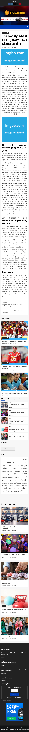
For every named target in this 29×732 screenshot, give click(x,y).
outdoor (17, 483)
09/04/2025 (14, 638)
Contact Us (6, 728)
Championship (6, 32)
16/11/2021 (13, 395)
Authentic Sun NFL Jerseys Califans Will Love (14, 341)
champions (6, 465)
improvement (8, 477)
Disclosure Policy (15, 728)
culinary (5, 468)
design (14, 468)
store (10, 488)
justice (3, 480)
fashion (17, 471)
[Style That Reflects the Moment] (4, 436)
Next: (13, 310)
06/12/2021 (13, 343)
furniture (4, 474)
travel (4, 491)
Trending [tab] (18, 399)
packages (24, 483)
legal (15, 480)
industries (17, 477)
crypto (24, 465)
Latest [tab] (4, 399)
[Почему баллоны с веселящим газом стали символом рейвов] (4, 428)
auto (25, 460)
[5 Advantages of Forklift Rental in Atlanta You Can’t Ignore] (4, 405)
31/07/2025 (14, 612)
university (10, 491)
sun (14, 488)
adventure (5, 460)
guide (16, 474)
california (19, 463)
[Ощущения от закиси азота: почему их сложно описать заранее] (4, 413)
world (20, 491)
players (17, 485)
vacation (16, 491)
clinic (13, 465)
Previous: (12, 304)
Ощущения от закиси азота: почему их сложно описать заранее (16, 413)
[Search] (27, 26)
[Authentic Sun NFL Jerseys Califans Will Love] (14, 330)
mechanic (4, 483)
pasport (11, 485)
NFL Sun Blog (18, 697)
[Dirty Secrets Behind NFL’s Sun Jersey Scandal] (14, 382)
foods (25, 471)
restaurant (24, 485)
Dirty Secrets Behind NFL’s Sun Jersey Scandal (14, 393)
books (3, 463)
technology (22, 488)
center (25, 463)
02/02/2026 (14, 557)
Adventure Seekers (13, 460)
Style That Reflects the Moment (16, 437)
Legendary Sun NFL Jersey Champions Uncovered (14, 367)
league (10, 480)
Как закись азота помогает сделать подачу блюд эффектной (16, 421)
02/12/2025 (14, 585)
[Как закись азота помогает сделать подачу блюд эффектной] (4, 420)
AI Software (19, 460)
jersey (24, 476)
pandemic (4, 485)
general (10, 474)
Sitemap (23, 728)
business (11, 462)
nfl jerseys (10, 483)
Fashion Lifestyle (12, 435)
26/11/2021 (13, 370)
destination (24, 468)
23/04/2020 (14, 47)
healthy (23, 474)
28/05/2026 (14, 530)
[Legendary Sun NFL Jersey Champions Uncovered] (14, 355)
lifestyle (23, 480)
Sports (10, 410)
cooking (18, 465)
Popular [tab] (10, 399)
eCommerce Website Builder (7, 471)
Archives (3, 446)
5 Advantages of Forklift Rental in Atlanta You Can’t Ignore (16, 406)
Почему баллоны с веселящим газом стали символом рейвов (16, 429)
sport (4, 488)
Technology (11, 402)
